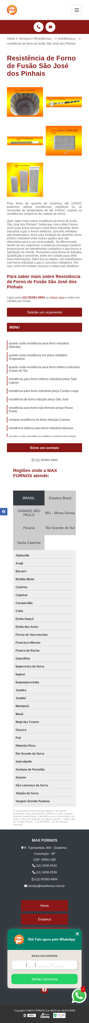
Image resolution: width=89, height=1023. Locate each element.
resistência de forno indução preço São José (38, 399)
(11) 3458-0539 (46, 872)
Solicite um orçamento (44, 312)
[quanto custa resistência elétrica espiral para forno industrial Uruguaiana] (64, 141)
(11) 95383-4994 (33, 297)
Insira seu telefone (45, 956)
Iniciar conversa (44, 979)
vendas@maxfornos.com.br (46, 886)
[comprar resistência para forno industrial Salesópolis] (64, 102)
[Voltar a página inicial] (12, 10)
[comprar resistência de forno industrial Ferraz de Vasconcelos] (25, 180)
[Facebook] (44, 989)
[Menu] (77, 9)
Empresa (44, 919)
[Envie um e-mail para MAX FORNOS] (50, 27)
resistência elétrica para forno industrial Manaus (41, 428)
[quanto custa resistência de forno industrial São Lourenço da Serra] (25, 102)
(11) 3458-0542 (46, 865)
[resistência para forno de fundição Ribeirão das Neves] (25, 141)
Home (44, 906)
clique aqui (57, 297)
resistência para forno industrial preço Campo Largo (44, 391)
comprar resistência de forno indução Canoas (39, 419)
